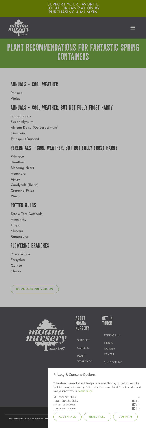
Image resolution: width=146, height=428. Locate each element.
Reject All (97, 417)
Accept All (67, 417)
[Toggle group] (139, 397)
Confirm (125, 417)
